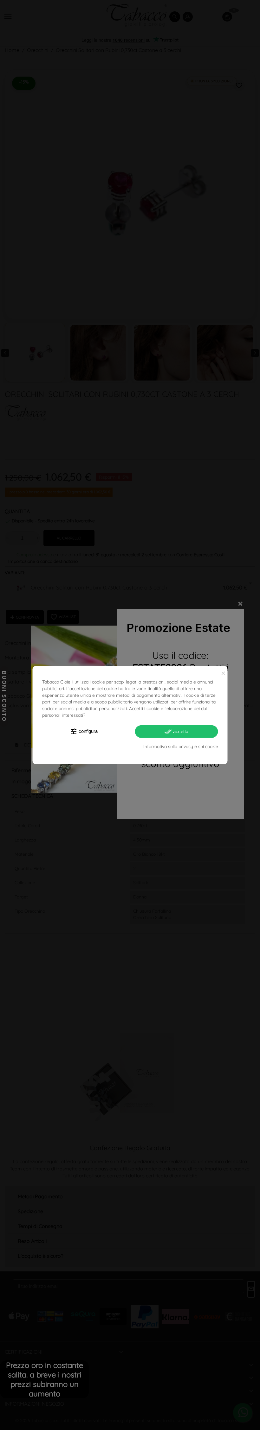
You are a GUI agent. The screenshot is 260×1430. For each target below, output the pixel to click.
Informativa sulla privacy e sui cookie (180, 746)
